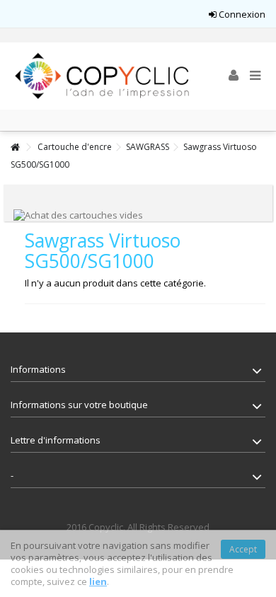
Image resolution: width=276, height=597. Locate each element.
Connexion (241, 14)
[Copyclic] (103, 76)
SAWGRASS (147, 147)
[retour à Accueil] (15, 147)
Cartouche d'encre (75, 147)
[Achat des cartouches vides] (78, 214)
